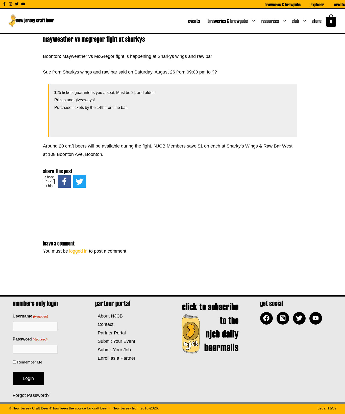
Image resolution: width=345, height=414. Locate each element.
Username (30, 316)
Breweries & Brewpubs (283, 4)
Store (318, 21)
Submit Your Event (115, 341)
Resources (271, 21)
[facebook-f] (5, 4)
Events (339, 4)
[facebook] (267, 318)
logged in (78, 251)
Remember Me (29, 362)
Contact (104, 324)
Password (30, 339)
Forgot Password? (31, 395)
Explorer (317, 4)
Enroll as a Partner (115, 358)
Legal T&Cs (326, 408)
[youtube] (23, 4)
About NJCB (109, 316)
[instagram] (11, 4)
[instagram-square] (284, 318)
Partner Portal (110, 332)
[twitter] (17, 4)
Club (296, 21)
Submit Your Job (113, 349)
